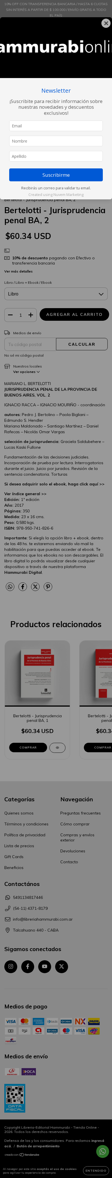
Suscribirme (56, 175)
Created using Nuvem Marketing (56, 194)
